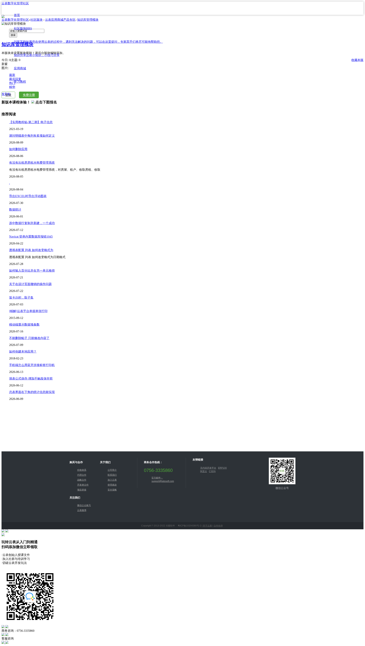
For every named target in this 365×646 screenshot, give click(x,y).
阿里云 (203, 471)
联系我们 (112, 475)
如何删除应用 (18, 149)
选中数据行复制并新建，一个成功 (32, 223)
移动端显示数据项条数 (24, 324)
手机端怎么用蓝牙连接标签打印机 (32, 365)
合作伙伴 (218, 525)
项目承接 (81, 489)
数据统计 (15, 209)
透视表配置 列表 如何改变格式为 (31, 250)
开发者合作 (83, 485)
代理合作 (81, 475)
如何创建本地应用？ (22, 351)
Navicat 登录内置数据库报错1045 (31, 236)
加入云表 (112, 480)
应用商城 (20, 68)
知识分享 (37, 55)
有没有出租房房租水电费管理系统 (32, 162)
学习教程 (20, 81)
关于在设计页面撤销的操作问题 (30, 284)
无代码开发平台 (208, 468)
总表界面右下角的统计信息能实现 (32, 392)
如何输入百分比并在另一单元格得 (32, 270)
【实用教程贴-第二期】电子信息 (31, 122)
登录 (8, 95)
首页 (17, 15)
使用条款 (112, 485)
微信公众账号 (84, 505)
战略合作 (81, 480)
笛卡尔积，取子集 (21, 297)
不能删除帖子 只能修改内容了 (29, 338)
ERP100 (222, 468)
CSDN (212, 471)
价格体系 (81, 470)
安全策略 (112, 489)
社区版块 (23, 28)
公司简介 (112, 470)
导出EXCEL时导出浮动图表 (28, 196)
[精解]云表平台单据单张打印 (28, 311)
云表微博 (81, 510)
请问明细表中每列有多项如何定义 (32, 135)
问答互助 (88, 41)
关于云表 (207, 525)
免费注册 (29, 95)
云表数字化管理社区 (15, 3)
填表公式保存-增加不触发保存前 (31, 378)
